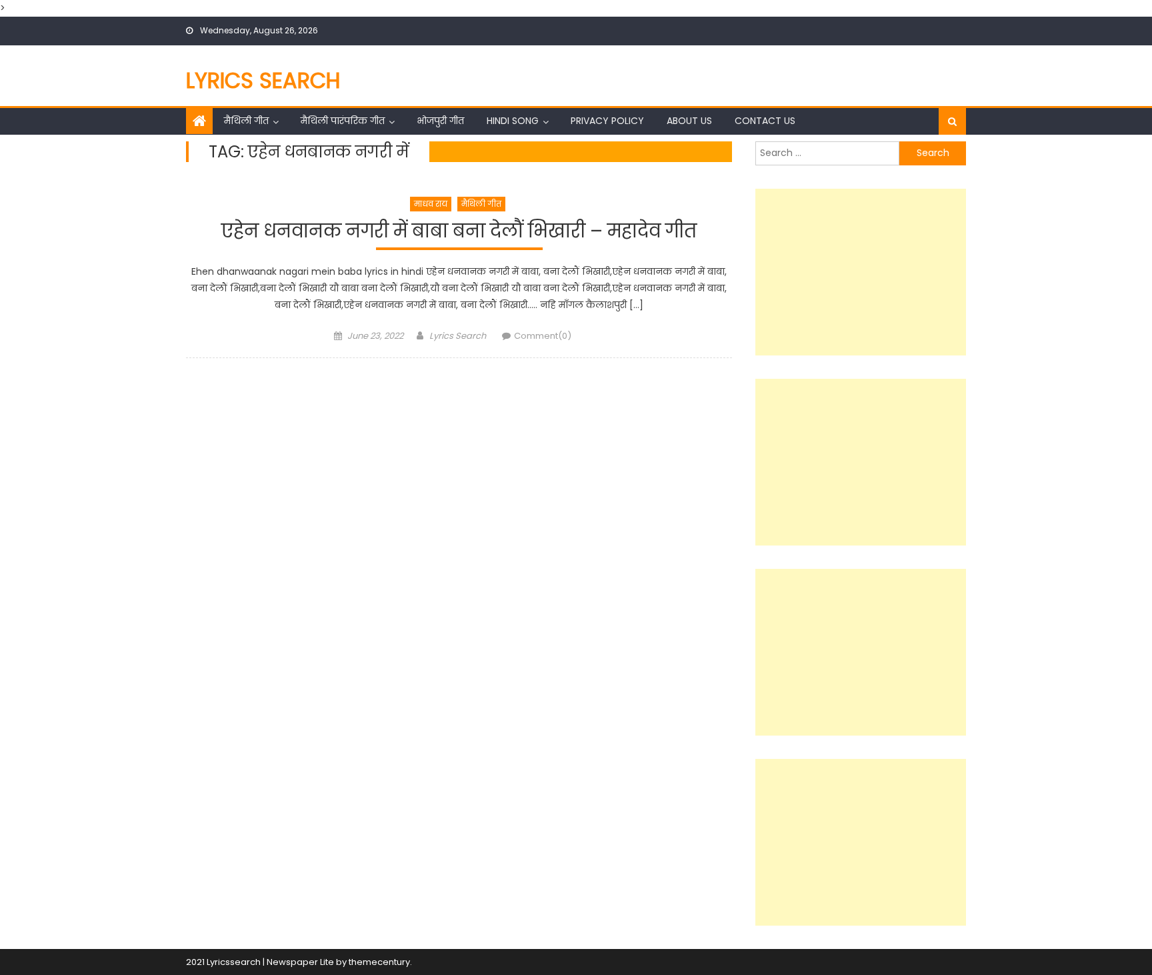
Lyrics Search (263, 80)
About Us (689, 120)
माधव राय (430, 203)
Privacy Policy (607, 120)
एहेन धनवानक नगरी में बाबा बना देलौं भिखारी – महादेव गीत (459, 231)
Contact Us (765, 120)
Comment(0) (542, 335)
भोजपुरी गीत (440, 120)
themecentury (379, 962)
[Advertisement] (860, 272)
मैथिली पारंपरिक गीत (343, 120)
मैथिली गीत (246, 120)
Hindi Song (513, 120)
